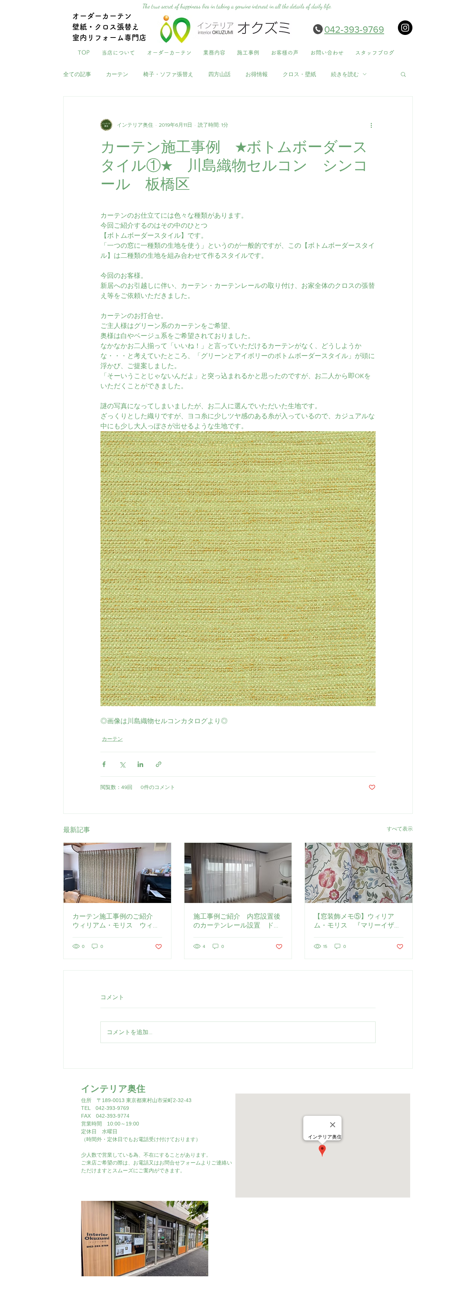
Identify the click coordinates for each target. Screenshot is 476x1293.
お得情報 (256, 74)
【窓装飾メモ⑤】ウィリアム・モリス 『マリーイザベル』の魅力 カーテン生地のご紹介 (357, 921)
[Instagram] (405, 27)
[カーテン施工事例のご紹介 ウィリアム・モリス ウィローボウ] (117, 873)
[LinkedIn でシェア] (140, 764)
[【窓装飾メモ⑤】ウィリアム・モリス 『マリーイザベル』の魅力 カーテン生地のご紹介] (358, 873)
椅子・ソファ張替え (168, 74)
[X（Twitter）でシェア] (122, 764)
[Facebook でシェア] (103, 764)
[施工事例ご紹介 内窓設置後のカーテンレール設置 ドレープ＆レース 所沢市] (238, 873)
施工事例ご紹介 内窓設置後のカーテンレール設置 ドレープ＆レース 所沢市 (236, 921)
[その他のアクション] (371, 124)
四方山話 (219, 74)
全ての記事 (77, 74)
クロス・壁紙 (299, 74)
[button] (403, 74)
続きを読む (345, 74)
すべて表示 (400, 829)
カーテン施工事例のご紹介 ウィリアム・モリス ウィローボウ (116, 921)
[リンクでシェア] (158, 764)
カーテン (117, 74)
